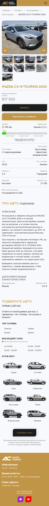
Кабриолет (37, 389)
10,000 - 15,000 (34, 346)
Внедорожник (14, 421)
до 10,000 (8, 346)
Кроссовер (13, 405)
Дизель (31, 333)
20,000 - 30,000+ (35, 350)
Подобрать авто (24, 433)
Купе (14, 389)
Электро (7, 329)
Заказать (24, 107)
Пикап (37, 405)
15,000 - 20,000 (10, 350)
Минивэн (37, 421)
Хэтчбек (37, 372)
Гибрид (31, 329)
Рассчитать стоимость (24, 116)
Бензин (7, 333)
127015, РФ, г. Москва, (11, 485)
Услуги (4, 468)
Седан (13, 372)
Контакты (13, 468)
